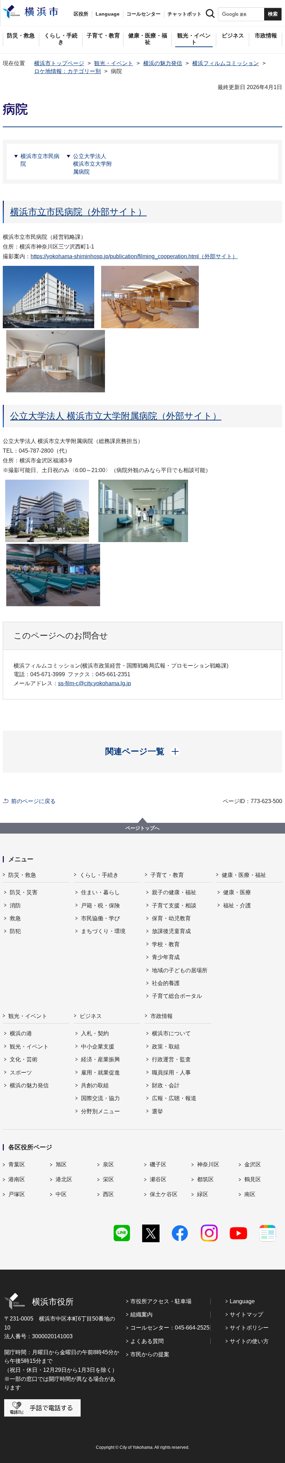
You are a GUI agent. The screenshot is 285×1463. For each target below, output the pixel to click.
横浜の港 (21, 1033)
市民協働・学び (100, 918)
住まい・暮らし (100, 892)
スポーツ (21, 1073)
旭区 (61, 1164)
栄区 (108, 1179)
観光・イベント (113, 63)
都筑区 (205, 1179)
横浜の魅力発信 (162, 63)
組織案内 (141, 1314)
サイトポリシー (249, 1328)
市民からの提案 (149, 1354)
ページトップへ (142, 828)
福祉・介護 (237, 905)
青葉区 (16, 1164)
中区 (61, 1194)
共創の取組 (95, 1085)
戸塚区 (16, 1194)
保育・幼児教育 (171, 918)
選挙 (157, 1111)
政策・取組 (166, 1047)
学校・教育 (166, 944)
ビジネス (91, 1016)
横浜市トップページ (59, 63)
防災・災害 (24, 892)
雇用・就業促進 (100, 1073)
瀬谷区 (158, 1179)
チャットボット (185, 14)
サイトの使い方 (249, 1341)
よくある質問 (147, 1341)
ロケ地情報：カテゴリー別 (67, 71)
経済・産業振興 (100, 1059)
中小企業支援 (97, 1047)
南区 (249, 1194)
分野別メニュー (100, 1111)
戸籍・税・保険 (100, 905)
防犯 (15, 931)
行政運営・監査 (171, 1059)
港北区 (64, 1179)
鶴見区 (252, 1179)
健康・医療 (237, 892)
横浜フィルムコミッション (225, 63)
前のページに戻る (33, 801)
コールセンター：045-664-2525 (170, 1328)
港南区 (16, 1179)
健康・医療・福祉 (244, 875)
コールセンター (144, 14)
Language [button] (108, 14)
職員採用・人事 (171, 1073)
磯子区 (158, 1164)
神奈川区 (208, 1164)
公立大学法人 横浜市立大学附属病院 (92, 164)
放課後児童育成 (171, 931)
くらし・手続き (99, 875)
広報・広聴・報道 (174, 1098)
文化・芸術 (24, 1059)
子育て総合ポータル (177, 996)
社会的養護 (166, 983)
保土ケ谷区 (164, 1194)
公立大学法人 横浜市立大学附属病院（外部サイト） (115, 416)
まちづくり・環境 (103, 931)
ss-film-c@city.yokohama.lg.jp (94, 683)
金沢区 (252, 1164)
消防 (15, 905)
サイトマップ (246, 1314)
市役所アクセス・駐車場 (161, 1301)
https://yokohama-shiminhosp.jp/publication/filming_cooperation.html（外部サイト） (134, 256)
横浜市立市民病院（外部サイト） (78, 212)
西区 (108, 1194)
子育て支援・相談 (174, 905)
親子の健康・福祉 (174, 892)
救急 (15, 918)
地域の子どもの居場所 (179, 970)
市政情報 (161, 1016)
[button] (142, 751)
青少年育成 (166, 957)
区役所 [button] (81, 14)
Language (242, 1301)
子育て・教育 (167, 875)
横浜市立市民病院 (40, 160)
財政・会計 (166, 1085)
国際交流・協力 (100, 1098)
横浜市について (171, 1033)
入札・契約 (95, 1033)
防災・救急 (22, 875)
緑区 (202, 1194)
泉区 (108, 1164)
